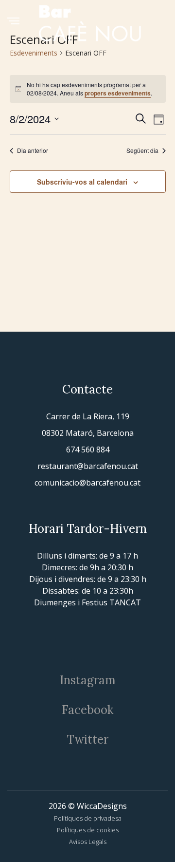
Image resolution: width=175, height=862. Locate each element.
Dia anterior (32, 150)
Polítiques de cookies (88, 829)
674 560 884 (87, 449)
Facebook (87, 709)
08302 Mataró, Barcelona (88, 433)
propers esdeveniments (118, 93)
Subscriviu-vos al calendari (82, 182)
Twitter (87, 739)
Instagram (88, 680)
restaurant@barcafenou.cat (87, 466)
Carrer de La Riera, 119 (87, 416)
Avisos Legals (87, 841)
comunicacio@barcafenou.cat (87, 482)
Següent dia (142, 150)
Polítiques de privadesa (88, 818)
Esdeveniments (33, 52)
